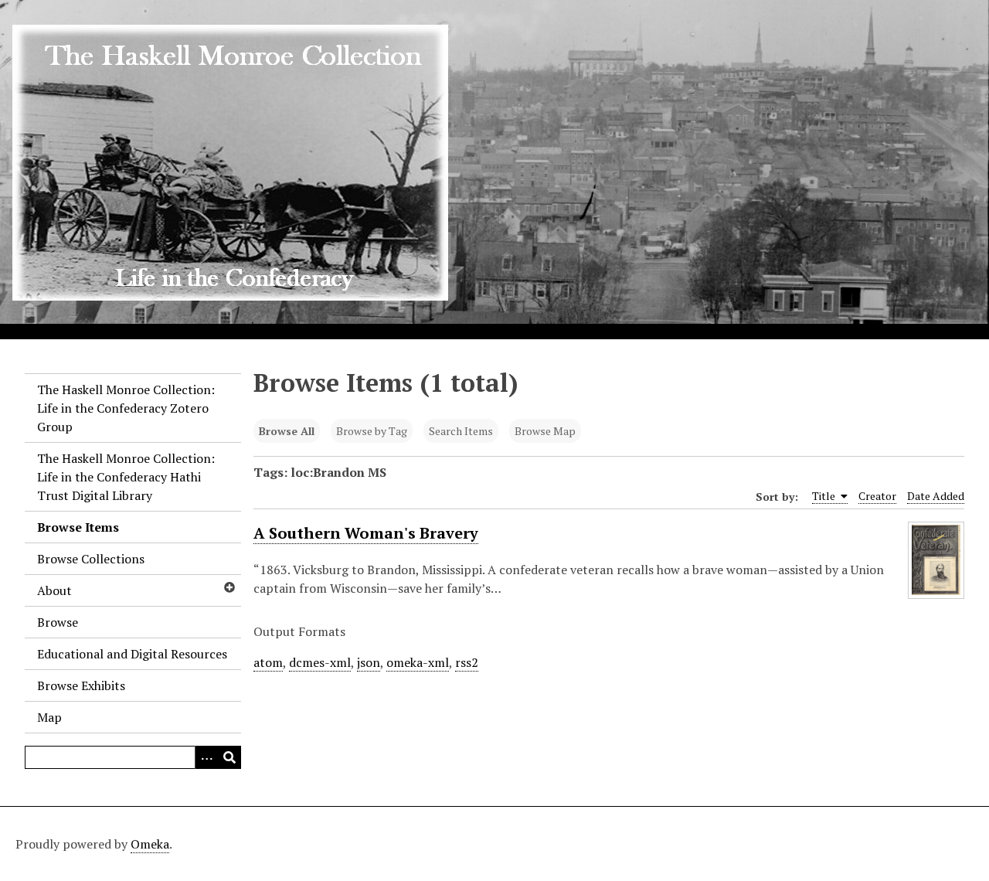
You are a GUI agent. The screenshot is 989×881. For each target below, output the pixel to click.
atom (268, 662)
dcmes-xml (320, 662)
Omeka (150, 843)
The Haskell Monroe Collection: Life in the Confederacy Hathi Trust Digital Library (126, 477)
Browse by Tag (371, 430)
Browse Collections (90, 558)
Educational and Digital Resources (132, 653)
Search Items (461, 430)
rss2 (466, 662)
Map (49, 717)
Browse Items (78, 527)
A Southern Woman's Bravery (365, 532)
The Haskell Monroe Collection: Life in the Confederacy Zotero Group (126, 408)
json (368, 662)
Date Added (935, 495)
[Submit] (229, 757)
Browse (57, 622)
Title (825, 495)
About (54, 590)
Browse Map (545, 430)
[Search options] (206, 757)
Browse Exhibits (81, 685)
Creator (877, 495)
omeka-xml (417, 662)
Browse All (286, 430)
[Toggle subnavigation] (228, 587)
